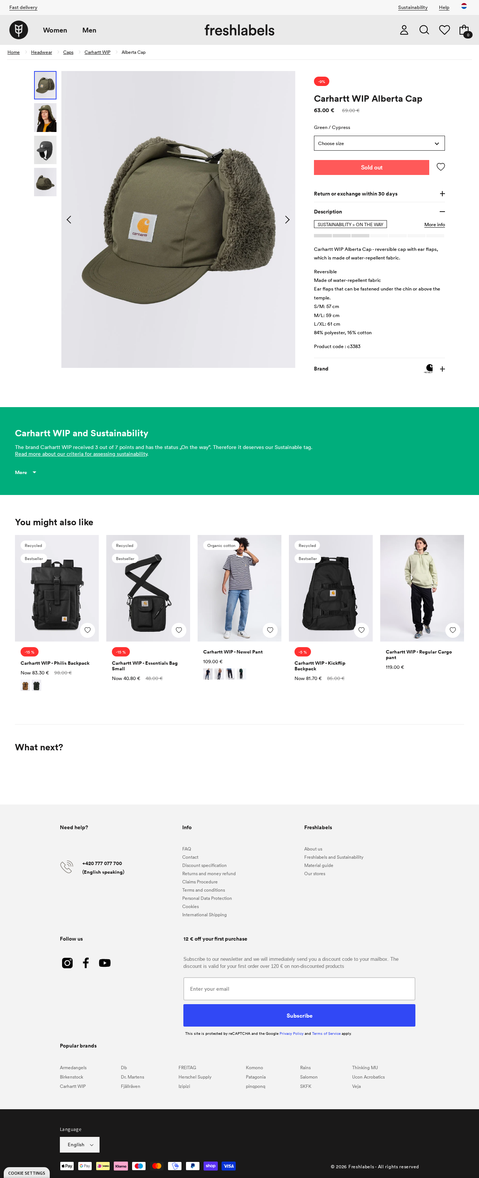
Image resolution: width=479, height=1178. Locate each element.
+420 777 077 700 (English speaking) (103, 868)
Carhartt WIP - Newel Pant (233, 652)
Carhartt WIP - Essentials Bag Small (145, 665)
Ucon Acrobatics (368, 1076)
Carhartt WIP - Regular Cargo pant (419, 654)
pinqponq (255, 1086)
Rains (305, 1067)
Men (89, 30)
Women (55, 30)
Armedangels (73, 1067)
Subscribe (299, 1015)
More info (434, 224)
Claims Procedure (200, 881)
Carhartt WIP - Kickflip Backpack (320, 665)
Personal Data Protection (207, 898)
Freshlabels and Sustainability (333, 856)
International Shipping (204, 914)
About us (313, 848)
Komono (254, 1067)
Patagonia (256, 1076)
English (76, 1144)
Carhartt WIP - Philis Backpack (55, 663)
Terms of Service (326, 1033)
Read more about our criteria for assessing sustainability (81, 453)
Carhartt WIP (97, 52)
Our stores (314, 873)
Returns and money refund (209, 873)
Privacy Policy (291, 1033)
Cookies (190, 906)
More (21, 472)
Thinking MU (365, 1067)
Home (13, 52)
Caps (68, 52)
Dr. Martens (132, 1076)
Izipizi (184, 1086)
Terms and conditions (203, 889)
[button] (424, 30)
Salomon (309, 1076)
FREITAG (187, 1067)
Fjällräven (130, 1086)
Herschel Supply (195, 1076)
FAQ (186, 848)
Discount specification (204, 865)
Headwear (41, 52)
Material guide (318, 865)
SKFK (305, 1086)
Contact (190, 856)
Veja (356, 1086)
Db (124, 1067)
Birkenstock (71, 1076)
